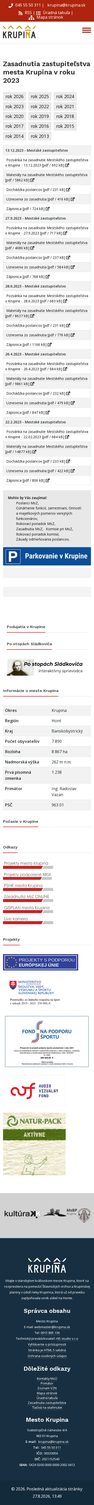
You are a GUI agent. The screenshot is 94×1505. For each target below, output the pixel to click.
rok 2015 (65, 126)
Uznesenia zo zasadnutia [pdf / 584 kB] (38, 267)
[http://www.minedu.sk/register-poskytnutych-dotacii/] (34, 992)
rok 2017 (15, 126)
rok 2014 (15, 136)
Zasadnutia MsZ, (29, 528)
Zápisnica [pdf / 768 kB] (26, 276)
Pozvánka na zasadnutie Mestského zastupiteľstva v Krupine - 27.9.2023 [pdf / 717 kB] (46, 230)
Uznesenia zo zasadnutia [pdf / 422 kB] (38, 470)
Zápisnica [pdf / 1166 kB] (27, 344)
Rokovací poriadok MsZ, (35, 523)
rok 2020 (15, 116)
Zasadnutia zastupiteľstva (47, 1402)
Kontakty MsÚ (47, 1378)
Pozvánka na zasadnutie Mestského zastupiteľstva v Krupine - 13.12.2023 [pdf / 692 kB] (46, 162)
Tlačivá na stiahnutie (47, 1407)
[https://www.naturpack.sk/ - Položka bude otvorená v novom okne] (34, 1143)
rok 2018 (65, 116)
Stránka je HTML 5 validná (47, 1350)
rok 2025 (40, 96)
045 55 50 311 (28, 5)
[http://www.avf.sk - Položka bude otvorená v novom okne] (34, 1090)
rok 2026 (15, 96)
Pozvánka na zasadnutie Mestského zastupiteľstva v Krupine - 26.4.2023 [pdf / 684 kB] (46, 366)
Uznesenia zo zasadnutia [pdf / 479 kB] (38, 402)
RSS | (29, 12)
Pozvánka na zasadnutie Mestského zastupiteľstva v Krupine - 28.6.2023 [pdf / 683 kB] (46, 298)
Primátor (47, 1383)
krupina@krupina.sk (65, 5)
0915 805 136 (50, 1332)
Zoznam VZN (47, 1388)
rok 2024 (65, 96)
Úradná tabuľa (56, 12)
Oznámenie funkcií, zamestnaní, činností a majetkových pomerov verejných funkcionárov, (48, 513)
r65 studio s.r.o (67, 1338)
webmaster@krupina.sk (52, 1327)
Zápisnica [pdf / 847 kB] (26, 412)
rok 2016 (40, 126)
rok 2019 (40, 116)
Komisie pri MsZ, (59, 528)
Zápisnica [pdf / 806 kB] (26, 480)
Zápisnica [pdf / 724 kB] (26, 208)
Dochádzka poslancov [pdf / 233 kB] (36, 461)
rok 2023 (15, 106)
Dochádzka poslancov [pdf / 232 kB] (36, 393)
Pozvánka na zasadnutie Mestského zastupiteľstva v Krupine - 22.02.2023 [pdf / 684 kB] (46, 434)
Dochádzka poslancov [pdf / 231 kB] (36, 189)
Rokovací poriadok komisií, (37, 534)
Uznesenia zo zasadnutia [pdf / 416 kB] (38, 199)
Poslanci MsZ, (27, 503)
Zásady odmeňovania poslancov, (43, 539)
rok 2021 (65, 106)
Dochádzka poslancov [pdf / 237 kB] (36, 257)
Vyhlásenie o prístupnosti (47, 1344)
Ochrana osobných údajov (47, 1356)
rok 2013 (40, 136)
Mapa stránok (49, 17)
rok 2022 (40, 106)
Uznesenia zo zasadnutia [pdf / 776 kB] (38, 335)
